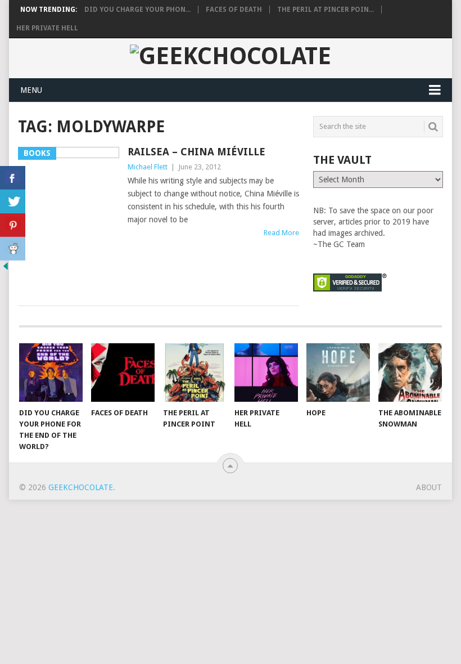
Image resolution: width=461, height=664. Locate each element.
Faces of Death (234, 10)
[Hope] (338, 372)
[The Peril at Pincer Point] (195, 372)
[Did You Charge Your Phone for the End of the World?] (51, 372)
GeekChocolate (80, 487)
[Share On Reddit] (12, 249)
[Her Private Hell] (266, 372)
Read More (281, 232)
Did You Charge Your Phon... (137, 10)
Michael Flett (148, 167)
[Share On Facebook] (12, 178)
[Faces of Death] (123, 372)
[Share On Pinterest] (12, 225)
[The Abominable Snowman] (410, 372)
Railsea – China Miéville (196, 152)
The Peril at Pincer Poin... (325, 10)
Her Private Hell (47, 28)
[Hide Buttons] (5, 268)
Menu (31, 90)
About (429, 487)
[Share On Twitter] (12, 201)
